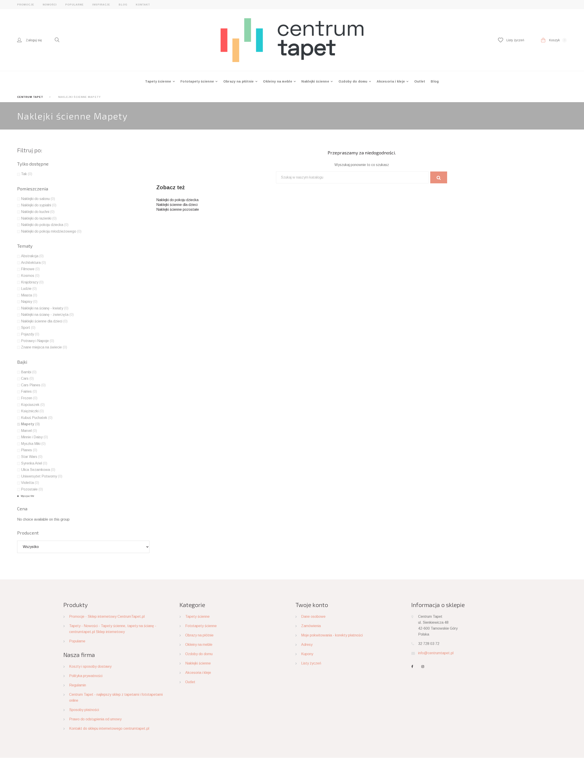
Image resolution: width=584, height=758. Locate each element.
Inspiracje (101, 4)
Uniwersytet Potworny (41, 476)
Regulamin (77, 685)
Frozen (29, 398)
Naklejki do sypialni (38, 205)
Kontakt (143, 4)
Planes (29, 450)
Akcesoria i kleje (391, 81)
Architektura (33, 263)
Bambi (28, 372)
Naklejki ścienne (315, 81)
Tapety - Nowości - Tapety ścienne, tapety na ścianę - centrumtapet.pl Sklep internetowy (112, 629)
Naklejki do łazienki (39, 218)
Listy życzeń (311, 663)
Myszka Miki (33, 444)
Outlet (419, 81)
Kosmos (30, 276)
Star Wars (31, 457)
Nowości (50, 4)
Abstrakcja (32, 256)
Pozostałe (32, 489)
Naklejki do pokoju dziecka (177, 200)
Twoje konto (311, 604)
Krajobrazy (32, 282)
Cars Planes (33, 385)
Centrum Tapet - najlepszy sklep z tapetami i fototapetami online (116, 697)
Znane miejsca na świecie (44, 347)
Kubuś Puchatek (36, 418)
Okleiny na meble (278, 81)
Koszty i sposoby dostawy (90, 666)
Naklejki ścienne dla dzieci (177, 205)
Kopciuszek (33, 405)
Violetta (30, 483)
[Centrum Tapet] (292, 40)
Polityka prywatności (85, 676)
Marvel (29, 431)
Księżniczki (32, 411)
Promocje (25, 4)
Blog (123, 4)
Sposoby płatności (84, 710)
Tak (26, 174)
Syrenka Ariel (34, 463)
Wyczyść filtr (27, 496)
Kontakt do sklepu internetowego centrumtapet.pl (109, 728)
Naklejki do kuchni (38, 212)
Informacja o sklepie (438, 604)
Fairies (29, 391)
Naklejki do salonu (38, 199)
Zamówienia (311, 626)
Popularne (74, 4)
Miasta (29, 295)
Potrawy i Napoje (37, 341)
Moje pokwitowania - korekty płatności (332, 635)
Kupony (307, 654)
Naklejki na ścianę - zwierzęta (47, 315)
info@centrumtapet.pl (436, 653)
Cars (27, 378)
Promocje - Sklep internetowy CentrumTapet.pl (107, 616)
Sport (28, 328)
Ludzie (29, 289)
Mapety (30, 424)
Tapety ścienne (158, 81)
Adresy (307, 644)
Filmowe (30, 269)
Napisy (29, 302)
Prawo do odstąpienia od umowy (95, 719)
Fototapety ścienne (197, 81)
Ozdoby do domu (353, 81)
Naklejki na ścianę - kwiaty (44, 308)
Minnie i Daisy (34, 437)
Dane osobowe (313, 616)
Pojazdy (30, 334)
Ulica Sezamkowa (38, 470)
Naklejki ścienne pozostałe (177, 209)
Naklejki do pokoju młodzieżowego (51, 231)
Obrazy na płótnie (239, 81)
